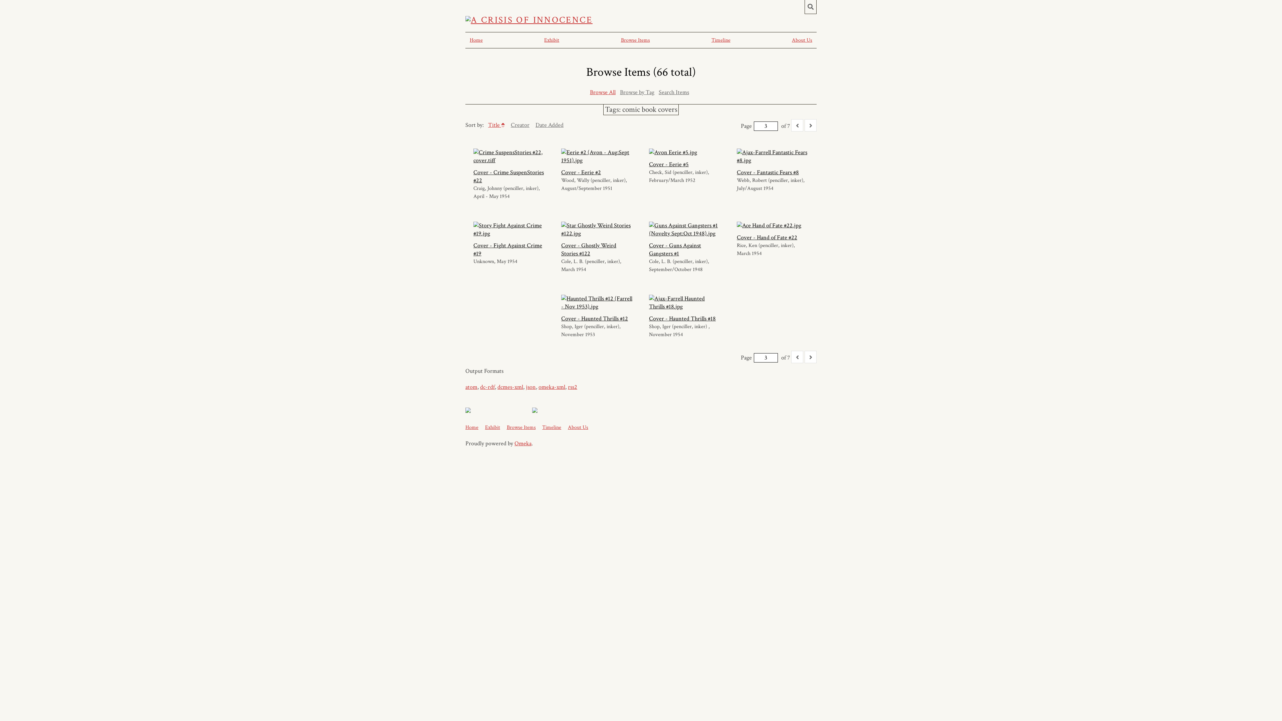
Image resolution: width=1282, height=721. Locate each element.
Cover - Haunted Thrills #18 (682, 318)
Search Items (674, 92)
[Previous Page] (797, 125)
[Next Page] (811, 125)
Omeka (522, 443)
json (531, 387)
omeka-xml (552, 387)
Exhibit (551, 40)
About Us (802, 40)
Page (746, 126)
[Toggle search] (811, 7)
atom (471, 387)
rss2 (572, 387)
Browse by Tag (637, 92)
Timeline (720, 40)
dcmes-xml (510, 387)
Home (476, 40)
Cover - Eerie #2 (581, 172)
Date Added (550, 125)
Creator (520, 125)
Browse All (603, 92)
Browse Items (635, 40)
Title (494, 125)
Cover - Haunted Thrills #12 (594, 318)
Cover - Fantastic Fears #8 (768, 172)
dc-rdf (487, 387)
